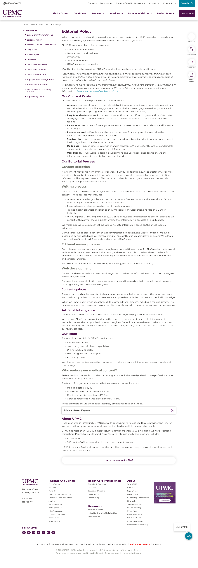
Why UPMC (132, 484)
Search (185, 3)
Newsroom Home (95, 510)
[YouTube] (48, 533)
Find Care (192, 41)
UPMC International (36, 74)
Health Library (54, 521)
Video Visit (191, 67)
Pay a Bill (52, 491)
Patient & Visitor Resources (59, 494)
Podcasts (31, 59)
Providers (191, 54)
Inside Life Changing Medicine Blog (102, 513)
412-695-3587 (27, 499)
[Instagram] (29, 533)
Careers (92, 3)
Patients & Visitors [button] (139, 13)
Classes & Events (55, 518)
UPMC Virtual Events (37, 64)
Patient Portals (165, 13)
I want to (186, 13)
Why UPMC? (33, 50)
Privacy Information (117, 544)
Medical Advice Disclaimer (92, 544)
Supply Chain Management (40, 79)
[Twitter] (43, 532)
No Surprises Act (55, 508)
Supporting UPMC (36, 96)
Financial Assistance (56, 514)
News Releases (94, 516)
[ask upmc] (188, 536)
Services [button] (96, 13)
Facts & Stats (132, 487)
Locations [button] (115, 13)
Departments (93, 494)
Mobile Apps (33, 54)
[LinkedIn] (33, 533)
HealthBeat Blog (134, 508)
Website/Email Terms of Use (64, 544)
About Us (154, 3)
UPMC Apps (132, 511)
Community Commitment (40, 35)
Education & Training (96, 491)
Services (51, 501)
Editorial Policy (34, 40)
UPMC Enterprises (135, 514)
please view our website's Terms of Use (96, 91)
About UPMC (31, 30)
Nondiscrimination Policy (137, 525)
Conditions (80, 13)
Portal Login (191, 81)
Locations (52, 487)
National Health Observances (41, 45)
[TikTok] (53, 532)
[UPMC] (12, 13)
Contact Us (169, 3)
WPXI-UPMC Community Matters (39, 90)
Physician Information (97, 484)
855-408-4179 (13, 3)
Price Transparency (56, 511)
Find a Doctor (60, 13)
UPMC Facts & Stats (36, 69)
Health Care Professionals (130, 3)
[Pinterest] (38, 533)
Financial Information (37, 84)
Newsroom (106, 3)
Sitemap (157, 544)
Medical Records (55, 504)
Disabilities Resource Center (60, 498)
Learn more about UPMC (119, 460)
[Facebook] (24, 533)
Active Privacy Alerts (140, 544)
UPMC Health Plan (135, 518)
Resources (92, 487)
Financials (131, 501)
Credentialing (93, 498)
